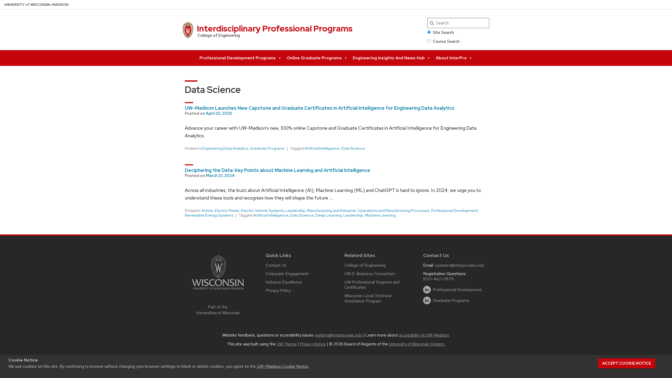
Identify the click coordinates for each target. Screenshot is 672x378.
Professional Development (454, 210)
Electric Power (227, 210)
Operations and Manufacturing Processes (393, 210)
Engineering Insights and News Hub (389, 58)
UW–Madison (36, 4)
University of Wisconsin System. (417, 344)
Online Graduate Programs (314, 58)
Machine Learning (380, 215)
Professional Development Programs (238, 58)
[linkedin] (427, 289)
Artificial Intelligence (321, 148)
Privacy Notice (313, 344)
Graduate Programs (267, 148)
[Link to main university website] (218, 290)
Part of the (218, 310)
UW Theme (287, 344)
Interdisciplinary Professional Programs (275, 28)
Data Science (353, 148)
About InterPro (451, 58)
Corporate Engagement (287, 273)
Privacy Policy (278, 290)
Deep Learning (329, 215)
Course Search (446, 41)
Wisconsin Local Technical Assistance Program (367, 298)
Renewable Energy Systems (209, 215)
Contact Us (276, 265)
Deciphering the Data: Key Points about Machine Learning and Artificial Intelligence (277, 170)
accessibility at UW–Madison (424, 335)
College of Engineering (365, 265)
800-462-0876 (438, 279)
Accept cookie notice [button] (626, 363)
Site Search (443, 32)
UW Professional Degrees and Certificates (372, 284)
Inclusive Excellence (284, 282)
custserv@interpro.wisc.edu (459, 265)
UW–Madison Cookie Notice (282, 366)
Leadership (295, 210)
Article (207, 210)
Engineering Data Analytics (225, 148)
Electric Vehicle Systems (262, 210)
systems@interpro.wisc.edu (338, 335)
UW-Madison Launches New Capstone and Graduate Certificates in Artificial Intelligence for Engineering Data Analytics (319, 108)
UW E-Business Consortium (369, 273)
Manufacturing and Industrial (331, 210)
